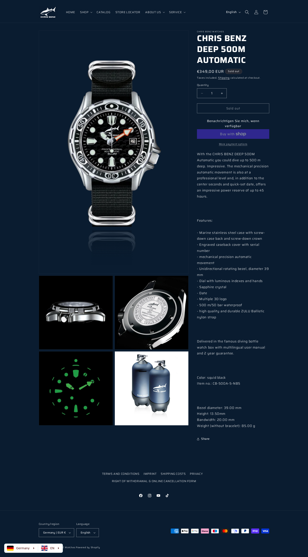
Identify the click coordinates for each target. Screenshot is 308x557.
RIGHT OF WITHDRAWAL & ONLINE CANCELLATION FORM (154, 481)
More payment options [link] (233, 144)
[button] (86, 12)
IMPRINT (150, 473)
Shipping (224, 78)
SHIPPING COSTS (173, 473)
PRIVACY (196, 473)
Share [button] (205, 438)
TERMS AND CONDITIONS (121, 473)
